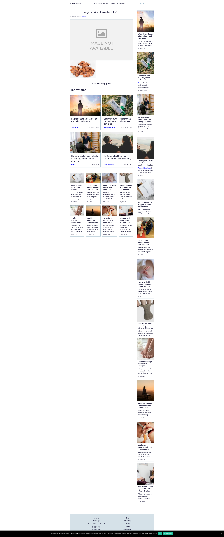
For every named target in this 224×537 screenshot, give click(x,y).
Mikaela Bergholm (109, 127)
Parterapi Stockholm (144, 168)
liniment (140, 83)
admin (84, 16)
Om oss (105, 3)
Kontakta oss (120, 3)
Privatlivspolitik (168, 533)
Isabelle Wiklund (109, 164)
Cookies (112, 3)
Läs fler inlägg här (101, 83)
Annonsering (98, 3)
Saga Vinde (74, 127)
